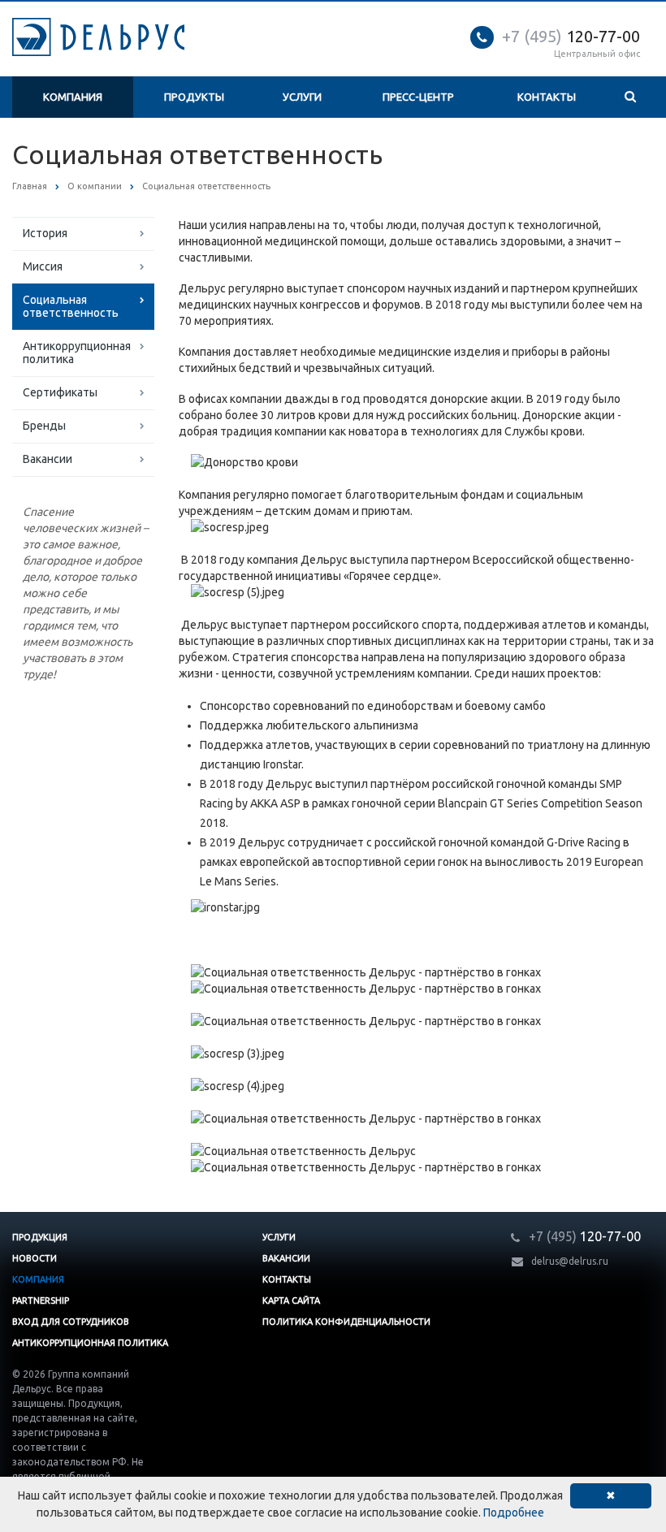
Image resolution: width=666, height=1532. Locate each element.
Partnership (40, 1300)
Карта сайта (291, 1300)
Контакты (546, 96)
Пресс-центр (418, 96)
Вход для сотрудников (70, 1321)
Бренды (44, 425)
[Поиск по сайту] (630, 97)
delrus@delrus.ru (569, 1261)
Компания (72, 96)
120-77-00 (571, 36)
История (45, 233)
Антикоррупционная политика (77, 353)
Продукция (39, 1237)
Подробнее (513, 1512)
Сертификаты (60, 392)
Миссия (43, 266)
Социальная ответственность (71, 306)
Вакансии (47, 458)
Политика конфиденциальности (346, 1321)
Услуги (302, 96)
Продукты (194, 96)
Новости (34, 1258)
